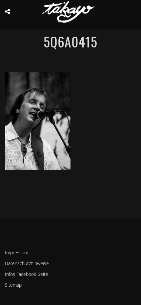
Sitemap (13, 285)
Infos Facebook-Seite (26, 274)
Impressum (16, 252)
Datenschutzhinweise (27, 263)
